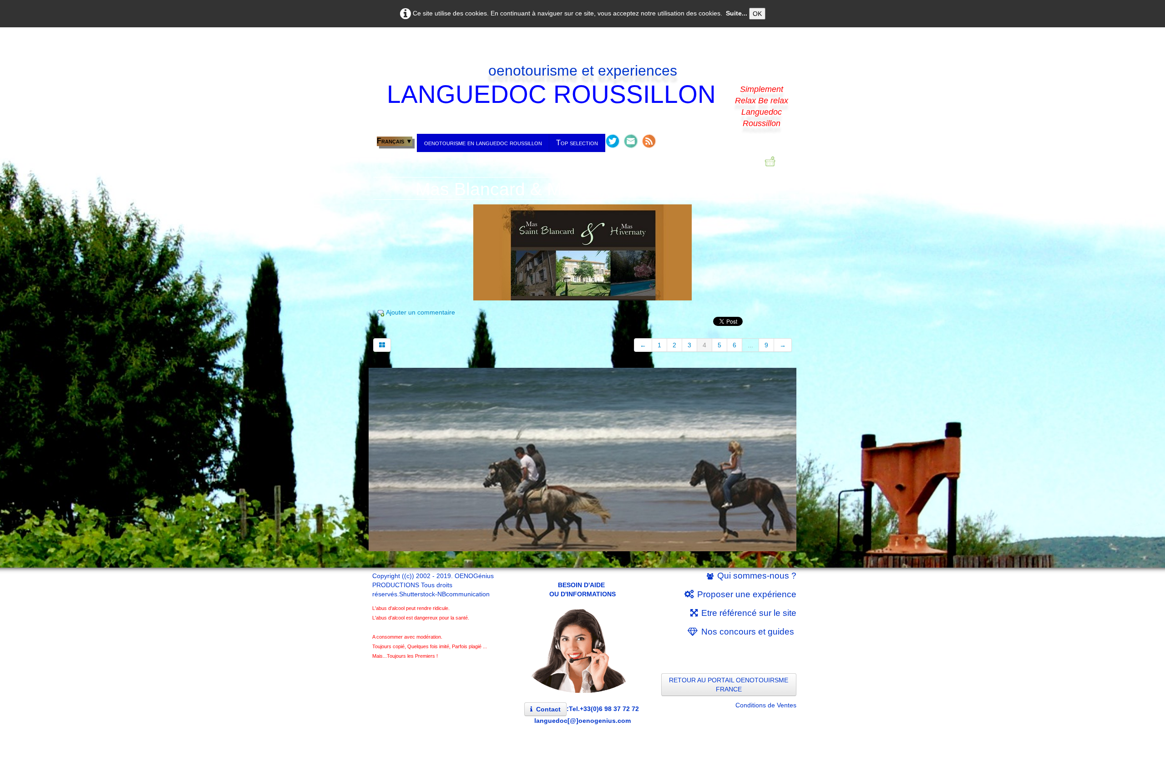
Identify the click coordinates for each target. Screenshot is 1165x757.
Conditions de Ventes (765, 705)
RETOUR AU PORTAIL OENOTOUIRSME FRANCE (728, 684)
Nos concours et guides (748, 631)
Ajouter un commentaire (420, 312)
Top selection (577, 143)
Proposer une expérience (746, 594)
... (750, 345)
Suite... (736, 13)
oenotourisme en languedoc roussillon (483, 143)
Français (394, 141)
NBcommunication (463, 594)
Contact (548, 709)
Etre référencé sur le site (748, 613)
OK (757, 13)
